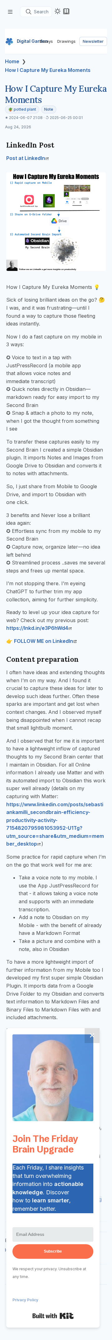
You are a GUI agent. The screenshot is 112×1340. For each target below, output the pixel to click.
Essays (46, 41)
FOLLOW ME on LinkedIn (43, 641)
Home (12, 61)
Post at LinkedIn (25, 158)
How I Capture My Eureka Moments (48, 70)
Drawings (66, 41)
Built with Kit (53, 1315)
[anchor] (60, 144)
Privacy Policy (25, 1300)
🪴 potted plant (22, 109)
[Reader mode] (66, 11)
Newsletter (93, 41)
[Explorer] (10, 11)
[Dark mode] (57, 11)
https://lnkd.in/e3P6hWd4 (37, 628)
